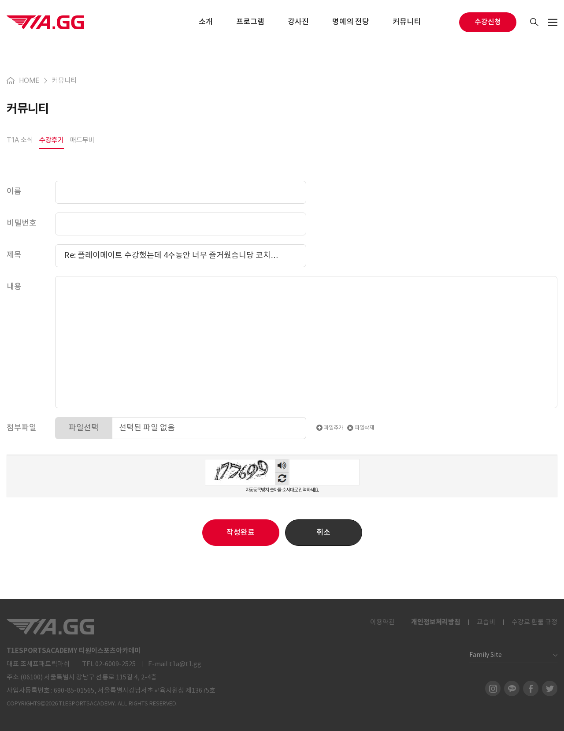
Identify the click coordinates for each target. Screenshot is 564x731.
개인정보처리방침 (435, 622)
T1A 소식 (20, 140)
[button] (323, 532)
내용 (14, 286)
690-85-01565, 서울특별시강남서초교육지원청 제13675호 (134, 690)
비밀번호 (22, 223)
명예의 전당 (350, 22)
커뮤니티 (407, 22)
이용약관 (382, 622)
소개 (206, 22)
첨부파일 (22, 428)
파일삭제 (363, 428)
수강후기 (51, 140)
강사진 (298, 22)
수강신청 (488, 22)
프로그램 (250, 22)
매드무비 (82, 140)
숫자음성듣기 (282, 465)
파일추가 (333, 428)
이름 (14, 191)
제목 (14, 255)
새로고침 (282, 478)
